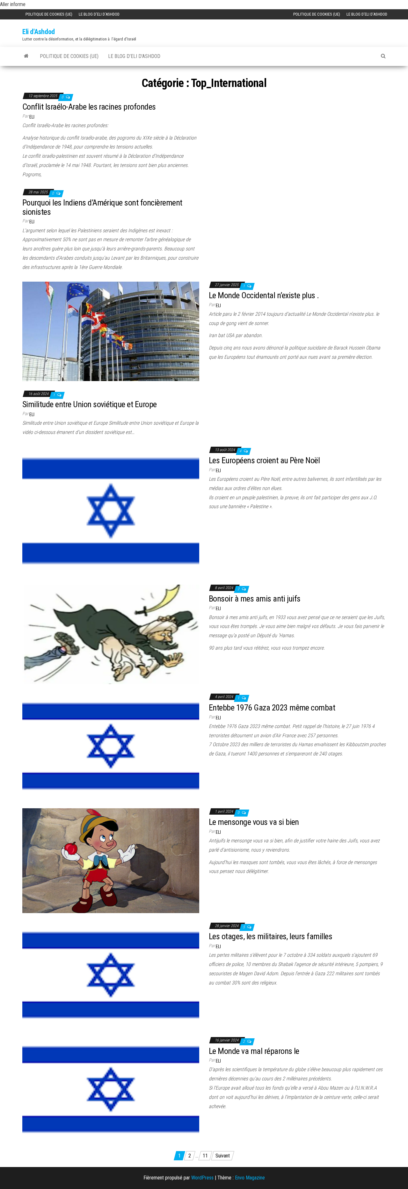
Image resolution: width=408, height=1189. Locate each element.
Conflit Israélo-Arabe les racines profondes (89, 107)
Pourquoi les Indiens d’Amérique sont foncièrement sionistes (102, 207)
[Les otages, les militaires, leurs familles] (110, 975)
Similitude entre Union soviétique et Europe (89, 404)
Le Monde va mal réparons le (254, 1051)
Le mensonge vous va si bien (254, 822)
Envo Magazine (250, 1178)
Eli (31, 116)
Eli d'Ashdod (38, 32)
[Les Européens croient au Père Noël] (110, 511)
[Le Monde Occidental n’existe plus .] (110, 331)
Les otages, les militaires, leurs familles (270, 936)
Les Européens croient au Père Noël (264, 460)
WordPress (202, 1178)
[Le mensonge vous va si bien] (110, 860)
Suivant (222, 1156)
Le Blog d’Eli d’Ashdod (99, 14)
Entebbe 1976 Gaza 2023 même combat (272, 707)
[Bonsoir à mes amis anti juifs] (110, 634)
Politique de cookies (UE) (49, 14)
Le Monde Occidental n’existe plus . (264, 295)
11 (205, 1156)
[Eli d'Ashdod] (26, 56)
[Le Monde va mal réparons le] (110, 1089)
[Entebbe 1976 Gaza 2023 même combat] (110, 746)
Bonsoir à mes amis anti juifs (255, 598)
